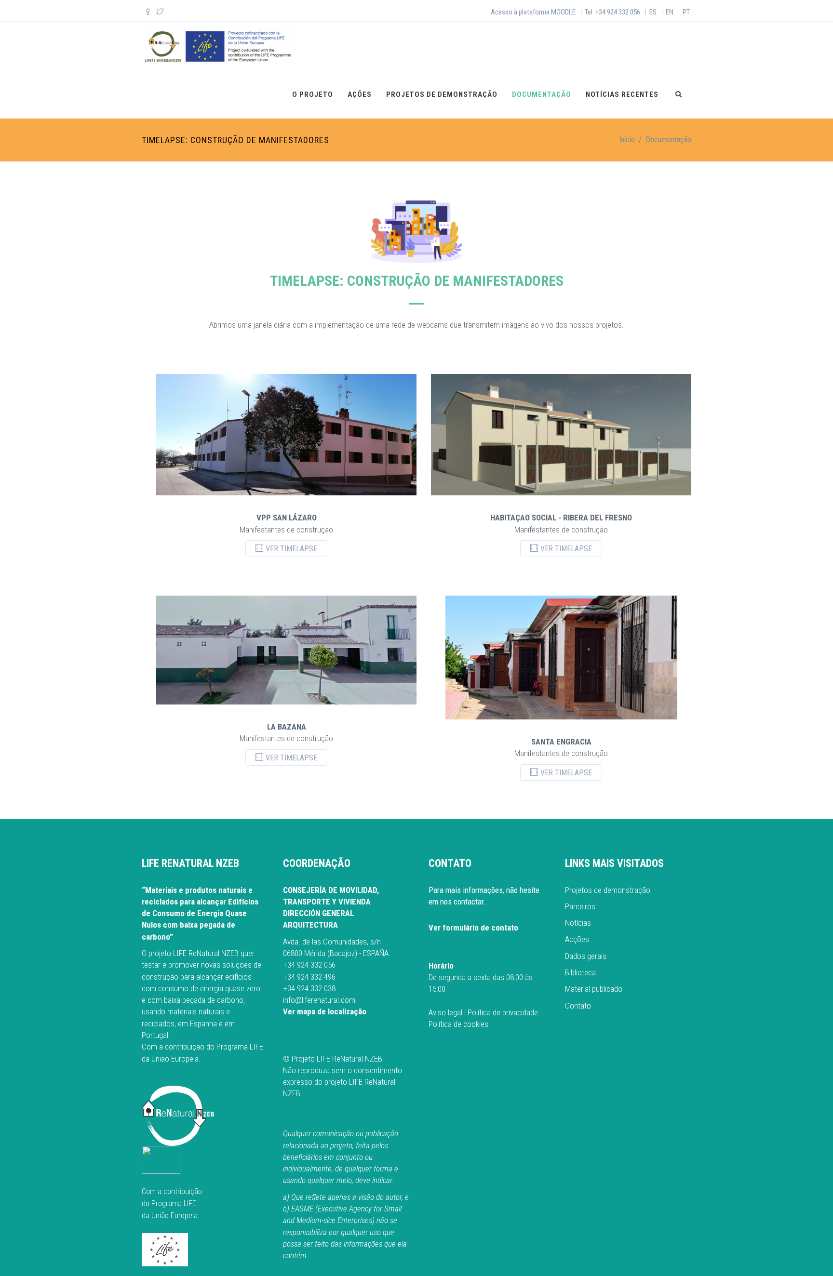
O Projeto (312, 94)
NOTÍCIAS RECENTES (622, 94)
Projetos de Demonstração (441, 94)
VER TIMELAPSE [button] (291, 548)
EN (669, 12)
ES (653, 12)
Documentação (541, 94)
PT (686, 12)
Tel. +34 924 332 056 (612, 12)
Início (627, 139)
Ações (360, 94)
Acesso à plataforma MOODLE (533, 12)
